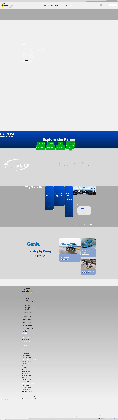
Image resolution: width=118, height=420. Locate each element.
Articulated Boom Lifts (26, 387)
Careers (23, 349)
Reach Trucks (24, 377)
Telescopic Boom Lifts (26, 389)
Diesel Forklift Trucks (50, 146)
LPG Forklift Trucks (59, 146)
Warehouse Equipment (70, 145)
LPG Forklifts (24, 367)
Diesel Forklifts (25, 365)
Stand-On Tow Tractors (26, 379)
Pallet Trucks (24, 369)
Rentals (52, 5)
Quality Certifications (26, 355)
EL (99, 4)
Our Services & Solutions (26, 357)
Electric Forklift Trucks (40, 146)
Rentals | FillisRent (25, 339)
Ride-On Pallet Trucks (26, 371)
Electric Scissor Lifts (25, 385)
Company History (25, 353)
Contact (70, 5)
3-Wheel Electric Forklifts (26, 361)
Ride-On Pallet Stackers (26, 375)
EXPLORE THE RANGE (27, 60)
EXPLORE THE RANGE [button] (64, 259)
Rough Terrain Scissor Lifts (27, 391)
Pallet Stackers (25, 373)
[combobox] (113, 5)
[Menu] (85, 5)
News (66, 5)
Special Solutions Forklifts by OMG (28, 396)
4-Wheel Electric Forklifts (26, 363)
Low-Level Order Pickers (26, 381)
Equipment (46, 5)
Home (42, 5)
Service (56, 5)
